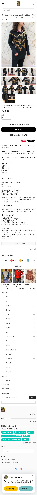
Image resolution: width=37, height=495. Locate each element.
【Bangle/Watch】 (11, 349)
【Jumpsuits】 (9, 336)
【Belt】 (7, 367)
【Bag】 (7, 345)
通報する (32, 249)
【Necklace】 (9, 358)
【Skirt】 (8, 332)
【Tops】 (8, 323)
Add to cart (18, 129)
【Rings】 (8, 363)
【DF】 (7, 301)
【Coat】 (8, 310)
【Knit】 (7, 319)
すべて (5, 260)
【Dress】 (8, 305)
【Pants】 (8, 327)
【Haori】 (8, 314)
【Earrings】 (9, 354)
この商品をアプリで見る (18, 243)
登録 (32, 397)
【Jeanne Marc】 (10, 341)
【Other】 (8, 371)
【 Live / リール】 (10, 297)
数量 (2, 115)
